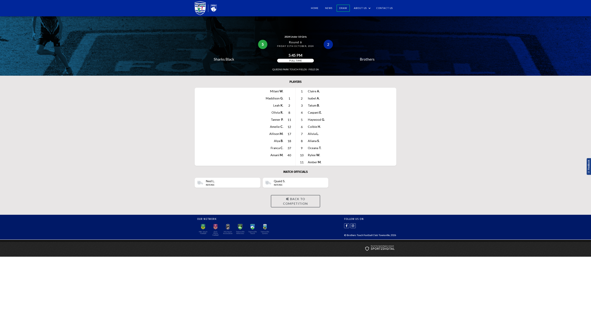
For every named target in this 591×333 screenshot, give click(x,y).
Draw (343, 8)
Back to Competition (295, 201)
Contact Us (384, 8)
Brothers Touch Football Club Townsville (368, 235)
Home (314, 8)
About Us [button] (360, 8)
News (328, 8)
